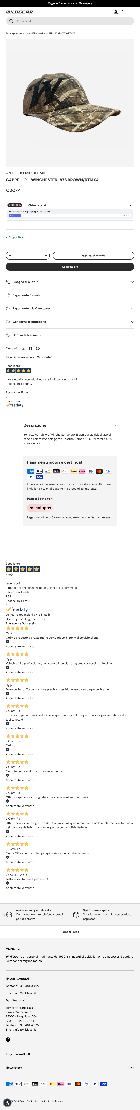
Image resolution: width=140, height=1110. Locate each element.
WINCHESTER (14, 173)
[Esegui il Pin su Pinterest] (37, 348)
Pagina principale (15, 33)
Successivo (29, 623)
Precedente (13, 623)
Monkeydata (57, 1101)
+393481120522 (28, 986)
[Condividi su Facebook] (30, 348)
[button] (124, 12)
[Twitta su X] (23, 348)
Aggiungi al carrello (93, 255)
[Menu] (132, 12)
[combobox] (70, 21)
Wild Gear (19, 1101)
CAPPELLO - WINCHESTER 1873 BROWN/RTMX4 (51, 33)
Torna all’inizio (70, 932)
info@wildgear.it (25, 993)
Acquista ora (70, 266)
